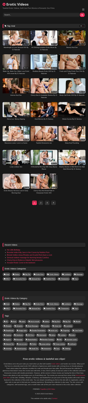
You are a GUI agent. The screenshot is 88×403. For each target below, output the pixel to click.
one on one (23, 344)
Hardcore (19, 335)
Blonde (78, 321)
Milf (60, 339)
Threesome (65, 279)
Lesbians (67, 274)
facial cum (53, 330)
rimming (8, 348)
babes (47, 321)
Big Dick (57, 321)
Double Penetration (38, 330)
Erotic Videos (17, 4)
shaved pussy (21, 348)
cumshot (69, 326)
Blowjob (8, 326)
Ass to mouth (34, 321)
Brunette (46, 326)
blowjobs (19, 326)
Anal (7, 274)
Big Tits (27, 274)
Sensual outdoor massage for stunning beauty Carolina (28, 257)
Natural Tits (10, 344)
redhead (73, 344)
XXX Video (51, 389)
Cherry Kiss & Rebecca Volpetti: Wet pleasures (25, 260)
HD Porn (31, 335)
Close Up (58, 326)
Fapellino (43, 389)
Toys (76, 279)
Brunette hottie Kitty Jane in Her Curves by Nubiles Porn (28, 252)
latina (53, 335)
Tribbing (67, 348)
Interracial (42, 335)
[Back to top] (81, 397)
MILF (8, 279)
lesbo (73, 335)
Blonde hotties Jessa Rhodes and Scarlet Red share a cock (29, 255)
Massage (79, 274)
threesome (47, 348)
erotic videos (56, 364)
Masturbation (32, 339)
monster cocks (72, 339)
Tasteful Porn (50, 279)
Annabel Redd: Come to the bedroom (21, 263)
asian (23, 321)
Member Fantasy (48, 339)
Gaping (8, 335)
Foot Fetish (78, 330)
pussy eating (45, 344)
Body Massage (33, 326)
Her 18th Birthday (13, 250)
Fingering (66, 330)
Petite (34, 344)
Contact (54, 398)
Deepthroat (9, 330)
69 (7, 321)
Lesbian (63, 335)
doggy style (23, 330)
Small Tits (34, 348)
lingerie (8, 339)
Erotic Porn (40, 274)
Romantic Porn (21, 279)
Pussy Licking (60, 344)
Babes (17, 274)
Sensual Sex (36, 279)
